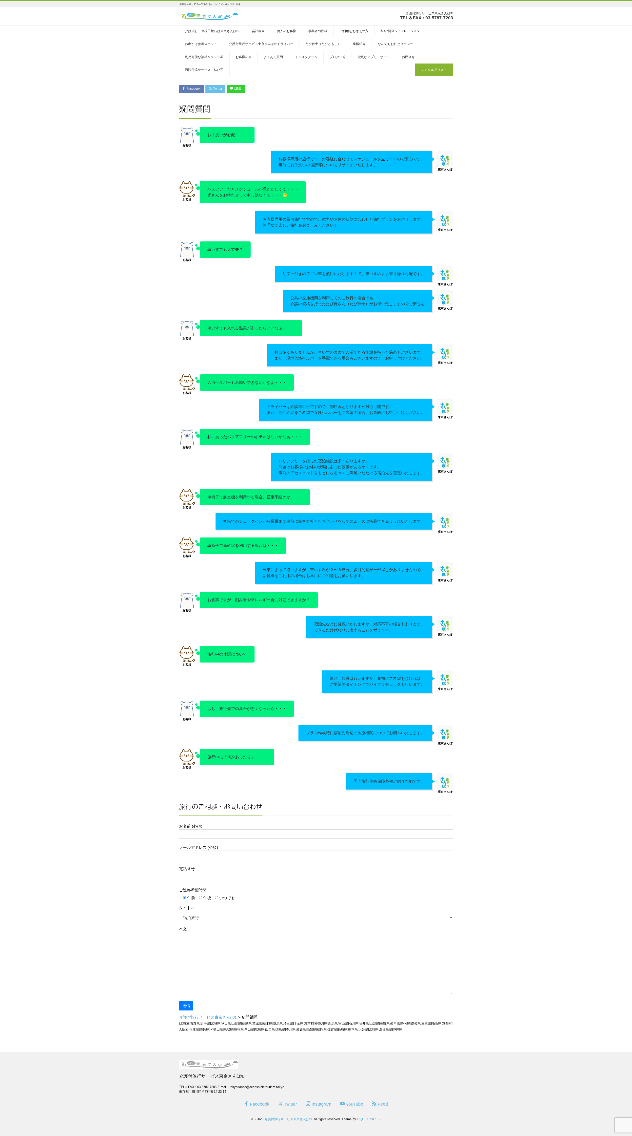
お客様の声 (244, 57)
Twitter (217, 88)
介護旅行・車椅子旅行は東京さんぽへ (212, 31)
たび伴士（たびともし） (323, 44)
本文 (183, 929)
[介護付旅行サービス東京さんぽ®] (208, 15)
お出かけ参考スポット (201, 44)
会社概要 (258, 31)
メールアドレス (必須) (198, 847)
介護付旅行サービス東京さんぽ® (288, 1119)
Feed (382, 1104)
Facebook (192, 88)
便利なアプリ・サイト (374, 57)
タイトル (187, 908)
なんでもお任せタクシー (395, 44)
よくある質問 (273, 57)
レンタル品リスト (434, 70)
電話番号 (187, 869)
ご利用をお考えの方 (353, 31)
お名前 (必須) (190, 826)
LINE (237, 88)
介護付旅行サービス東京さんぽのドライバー (261, 44)
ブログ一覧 (338, 57)
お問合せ (408, 57)
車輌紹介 (359, 44)
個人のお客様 (286, 31)
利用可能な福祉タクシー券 (204, 57)
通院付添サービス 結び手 (204, 70)
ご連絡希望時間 (193, 890)
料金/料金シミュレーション (400, 31)
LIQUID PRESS (368, 1119)
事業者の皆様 (317, 31)
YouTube (354, 1104)
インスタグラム (306, 57)
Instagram (320, 1104)
